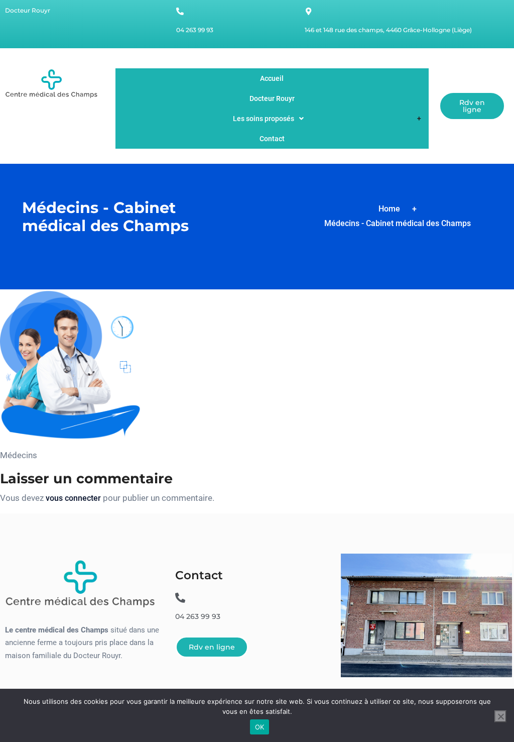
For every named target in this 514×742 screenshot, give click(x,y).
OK (260, 727)
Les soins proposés (263, 119)
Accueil (272, 78)
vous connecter (73, 498)
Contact (272, 139)
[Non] (500, 716)
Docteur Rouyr (272, 98)
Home (389, 209)
